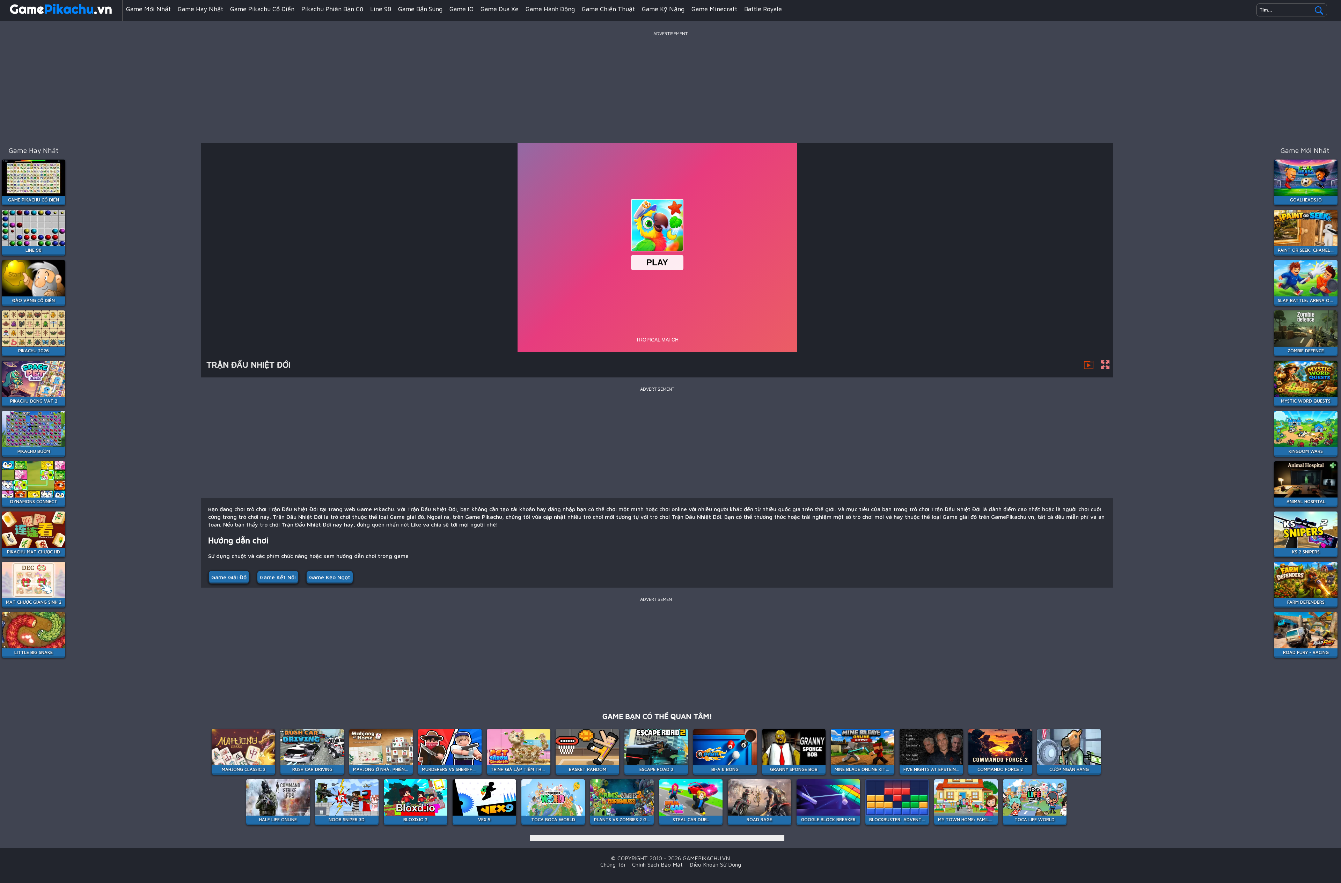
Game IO (461, 9)
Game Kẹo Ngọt (329, 577)
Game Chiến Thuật (608, 9)
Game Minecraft (714, 9)
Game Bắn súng (420, 9)
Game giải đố (229, 577)
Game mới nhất (148, 9)
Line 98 (380, 9)
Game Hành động (550, 9)
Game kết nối (278, 577)
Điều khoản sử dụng (715, 864)
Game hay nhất (200, 9)
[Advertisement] (670, 87)
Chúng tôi (612, 864)
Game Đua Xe (500, 9)
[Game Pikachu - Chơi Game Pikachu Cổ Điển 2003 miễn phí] (61, 15)
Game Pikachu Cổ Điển (262, 9)
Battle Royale (763, 9)
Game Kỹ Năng (663, 9)
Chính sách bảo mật (657, 864)
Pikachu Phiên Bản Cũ (332, 9)
